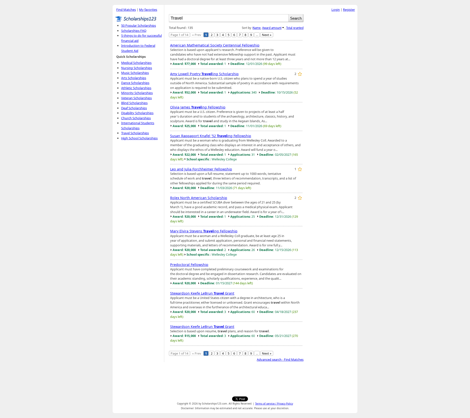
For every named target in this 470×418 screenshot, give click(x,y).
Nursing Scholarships (136, 68)
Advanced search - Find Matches (280, 359)
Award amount (272, 28)
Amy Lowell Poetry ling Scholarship (204, 74)
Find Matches (126, 9)
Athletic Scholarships (136, 88)
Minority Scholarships (137, 93)
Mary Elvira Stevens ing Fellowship (203, 231)
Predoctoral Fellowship (189, 264)
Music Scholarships (135, 73)
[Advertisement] (331, 87)
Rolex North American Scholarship (198, 197)
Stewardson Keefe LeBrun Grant (202, 293)
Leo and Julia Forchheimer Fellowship (201, 169)
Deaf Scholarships (134, 108)
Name (257, 28)
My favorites (148, 9)
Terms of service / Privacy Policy (274, 403)
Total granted (295, 28)
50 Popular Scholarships (138, 25)
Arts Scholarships (133, 78)
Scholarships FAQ (133, 30)
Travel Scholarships (135, 133)
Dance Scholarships (135, 83)
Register (349, 9)
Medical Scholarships (136, 62)
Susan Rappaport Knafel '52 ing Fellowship (210, 135)
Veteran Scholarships (136, 98)
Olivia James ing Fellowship (197, 107)
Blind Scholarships (134, 103)
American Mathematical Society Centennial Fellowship (214, 45)
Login (335, 9)
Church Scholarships (136, 118)
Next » (266, 35)
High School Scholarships (139, 138)
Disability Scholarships (137, 113)
